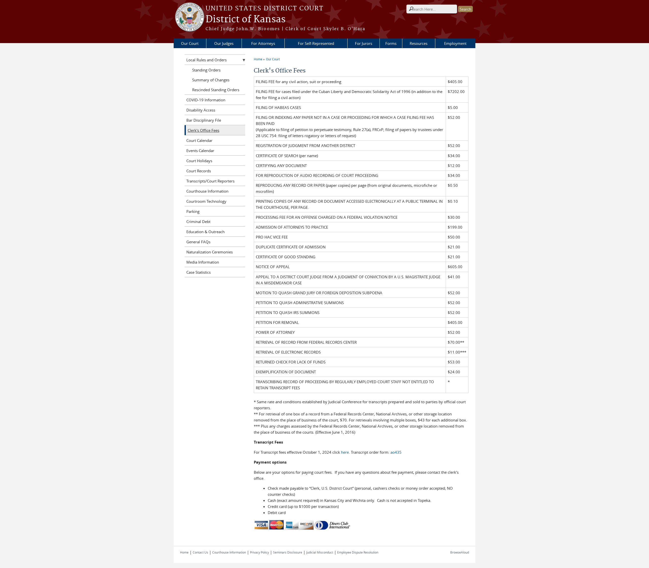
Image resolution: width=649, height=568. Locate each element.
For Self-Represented (316, 43)
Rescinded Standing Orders (215, 89)
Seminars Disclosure (287, 552)
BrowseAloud (459, 552)
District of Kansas (245, 19)
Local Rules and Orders (206, 59)
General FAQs (198, 241)
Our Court (190, 43)
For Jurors (363, 43)
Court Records (198, 170)
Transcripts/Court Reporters (210, 181)
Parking (193, 211)
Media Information (202, 262)
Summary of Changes (210, 79)
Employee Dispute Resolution (357, 552)
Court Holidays (199, 160)
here (345, 452)
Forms (390, 43)
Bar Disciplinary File (203, 120)
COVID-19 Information (205, 99)
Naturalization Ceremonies (209, 251)
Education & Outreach (205, 231)
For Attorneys (263, 43)
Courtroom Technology (206, 201)
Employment (455, 43)
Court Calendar (199, 140)
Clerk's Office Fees (203, 130)
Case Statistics (198, 272)
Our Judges (223, 43)
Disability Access (200, 110)
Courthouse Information (207, 191)
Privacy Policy (259, 552)
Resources (418, 43)
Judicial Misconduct (319, 552)
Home (258, 59)
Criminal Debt (198, 221)
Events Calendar (200, 150)
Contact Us (200, 552)
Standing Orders (206, 69)
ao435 (396, 452)
